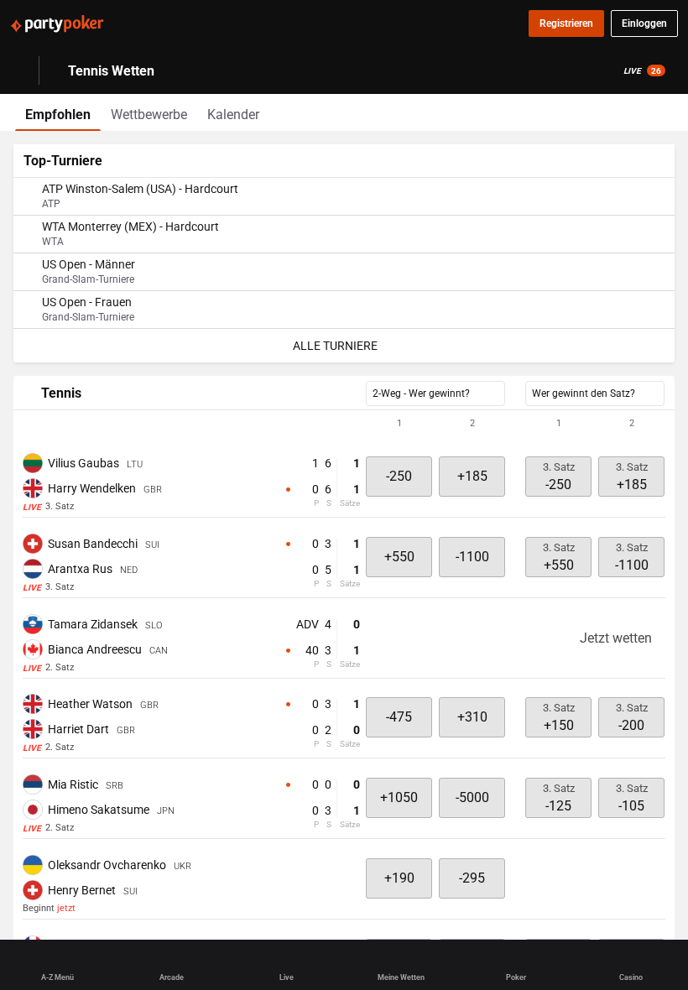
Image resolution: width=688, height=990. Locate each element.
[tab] (58, 112)
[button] (344, 423)
